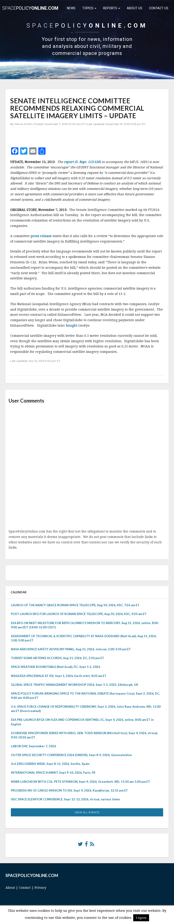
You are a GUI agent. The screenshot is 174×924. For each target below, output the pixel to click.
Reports (110, 8)
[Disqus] (87, 466)
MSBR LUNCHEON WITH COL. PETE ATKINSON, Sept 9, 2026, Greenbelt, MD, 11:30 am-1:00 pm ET (80, 781)
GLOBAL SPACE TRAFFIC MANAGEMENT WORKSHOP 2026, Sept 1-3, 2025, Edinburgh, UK (74, 684)
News (71, 8)
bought (72, 325)
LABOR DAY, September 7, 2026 (33, 746)
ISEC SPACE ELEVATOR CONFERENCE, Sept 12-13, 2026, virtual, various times (65, 799)
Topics (88, 8)
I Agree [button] (141, 917)
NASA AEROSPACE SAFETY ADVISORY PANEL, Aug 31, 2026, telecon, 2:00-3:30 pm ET (71, 649)
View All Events (87, 812)
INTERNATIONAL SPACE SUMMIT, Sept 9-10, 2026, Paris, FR (53, 772)
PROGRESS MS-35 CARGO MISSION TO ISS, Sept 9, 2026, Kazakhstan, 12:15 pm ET (69, 790)
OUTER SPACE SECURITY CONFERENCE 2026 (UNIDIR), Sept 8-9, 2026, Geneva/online (71, 755)
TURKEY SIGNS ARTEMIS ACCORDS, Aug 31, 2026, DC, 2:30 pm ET (57, 658)
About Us (134, 8)
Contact (25, 887)
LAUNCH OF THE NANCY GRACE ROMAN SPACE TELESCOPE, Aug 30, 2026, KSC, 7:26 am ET (75, 605)
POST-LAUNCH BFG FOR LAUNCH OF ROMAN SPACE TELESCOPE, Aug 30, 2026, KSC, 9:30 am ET (79, 614)
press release (42, 236)
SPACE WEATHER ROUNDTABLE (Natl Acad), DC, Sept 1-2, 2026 (55, 667)
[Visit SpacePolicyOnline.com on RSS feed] (92, 845)
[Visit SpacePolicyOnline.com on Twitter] (80, 845)
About (10, 887)
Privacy (40, 887)
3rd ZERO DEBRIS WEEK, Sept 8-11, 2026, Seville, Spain (50, 764)
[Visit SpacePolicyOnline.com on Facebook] (86, 845)
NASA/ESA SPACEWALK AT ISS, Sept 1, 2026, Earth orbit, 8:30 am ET (58, 676)
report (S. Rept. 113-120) (82, 162)
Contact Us (158, 8)
